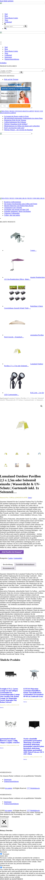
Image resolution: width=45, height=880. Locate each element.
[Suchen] (25, 26)
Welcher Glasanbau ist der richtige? (16, 124)
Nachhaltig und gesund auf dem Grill (16, 209)
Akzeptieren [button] (16, 817)
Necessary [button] (3, 852)
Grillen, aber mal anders (12, 215)
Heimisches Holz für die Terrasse (15, 120)
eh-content (8, 788)
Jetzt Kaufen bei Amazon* (12, 552)
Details (30, 497)
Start (6, 14)
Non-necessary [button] (5, 865)
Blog (6, 16)
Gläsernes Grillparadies (12, 213)
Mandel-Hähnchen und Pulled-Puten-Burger (18, 206)
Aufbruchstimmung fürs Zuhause (15, 122)
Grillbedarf (8, 22)
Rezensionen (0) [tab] (8, 568)
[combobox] (22, 69)
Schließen (3, 63)
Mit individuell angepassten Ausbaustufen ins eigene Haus (23, 118)
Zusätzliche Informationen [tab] (25, 564)
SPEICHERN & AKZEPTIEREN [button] (11, 879)
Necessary (6, 854)
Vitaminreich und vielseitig (13, 207)
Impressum (8, 57)
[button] (41, 406)
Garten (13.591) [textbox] (22, 71)
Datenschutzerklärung (12, 59)
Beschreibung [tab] (8, 564)
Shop (6, 20)
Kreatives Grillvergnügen (12, 202)
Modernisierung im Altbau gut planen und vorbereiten (22, 126)
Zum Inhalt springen (6, 1)
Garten (5, 398)
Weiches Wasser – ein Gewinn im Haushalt (18, 130)
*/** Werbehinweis (33, 788)
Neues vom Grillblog (36, 198)
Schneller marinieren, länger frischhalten (17, 211)
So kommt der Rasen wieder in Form (16, 116)
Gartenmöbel (18, 558)
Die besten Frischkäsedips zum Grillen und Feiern (20, 204)
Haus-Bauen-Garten (11, 18)
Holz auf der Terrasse (11, 79)
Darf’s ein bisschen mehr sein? (14, 128)
